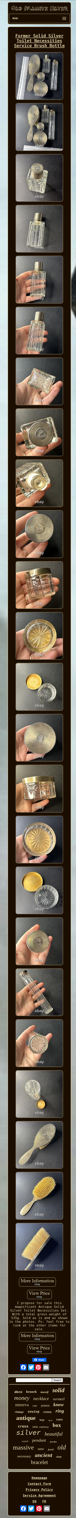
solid (58, 1390)
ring (60, 1410)
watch (25, 1441)
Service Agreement (39, 1495)
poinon (45, 1405)
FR (44, 1501)
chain (59, 1456)
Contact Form (39, 1484)
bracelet (39, 1462)
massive (23, 1447)
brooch (31, 1392)
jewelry (53, 1441)
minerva (22, 1404)
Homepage (39, 1478)
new (41, 1449)
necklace (41, 1398)
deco (18, 1392)
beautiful (54, 1434)
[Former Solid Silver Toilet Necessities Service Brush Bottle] (39, 76)
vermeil (59, 1399)
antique (26, 1417)
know (58, 1404)
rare (59, 1419)
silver (28, 1433)
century (47, 1411)
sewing (33, 1412)
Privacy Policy (39, 1490)
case (35, 1405)
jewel (51, 1449)
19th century (40, 1427)
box (57, 1425)
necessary (24, 1456)
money (21, 1398)
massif (45, 1392)
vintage (19, 1411)
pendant (39, 1440)
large (42, 1420)
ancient (43, 1455)
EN (34, 1501)
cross (23, 1426)
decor (50, 1420)
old (61, 1447)
